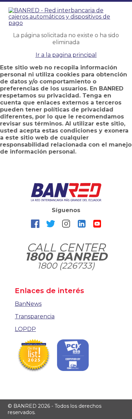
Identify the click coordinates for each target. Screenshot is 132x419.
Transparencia (35, 316)
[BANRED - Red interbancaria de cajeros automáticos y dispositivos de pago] (66, 16)
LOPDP (25, 329)
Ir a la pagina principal (66, 55)
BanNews (28, 303)
